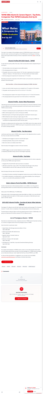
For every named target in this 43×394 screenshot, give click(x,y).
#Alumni (3, 266)
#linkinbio (19, 266)
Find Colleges (30, 391)
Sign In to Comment (22, 298)
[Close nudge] (40, 387)
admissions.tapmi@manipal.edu (8, 257)
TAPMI (33, 55)
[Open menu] (40, 2)
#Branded (13, 266)
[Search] (38, 2)
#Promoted (25, 266)
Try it (38, 48)
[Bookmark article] (2, 392)
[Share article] (19, 392)
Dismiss (34, 391)
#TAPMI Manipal (32, 266)
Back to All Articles (7, 261)
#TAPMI (8, 266)
